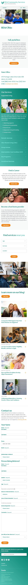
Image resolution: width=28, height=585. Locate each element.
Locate (14, 256)
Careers (4, 7)
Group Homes (5, 147)
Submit (5, 542)
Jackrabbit (10, 583)
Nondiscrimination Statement (6, 580)
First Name (3, 429)
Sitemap (2, 581)
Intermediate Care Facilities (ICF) (12, 152)
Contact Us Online (12, 84)
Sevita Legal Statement (5, 576)
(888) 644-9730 (9, 82)
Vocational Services (7, 161)
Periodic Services (6, 138)
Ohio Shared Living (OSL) (9, 143)
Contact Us (4, 565)
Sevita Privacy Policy (5, 577)
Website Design (4, 583)
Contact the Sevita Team (5, 574)
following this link (22, 419)
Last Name (3, 434)
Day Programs (6, 157)
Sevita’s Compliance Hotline (6, 579)
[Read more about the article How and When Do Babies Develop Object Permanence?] (14, 361)
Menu (24, 7)
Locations (3, 575)
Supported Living (6, 96)
